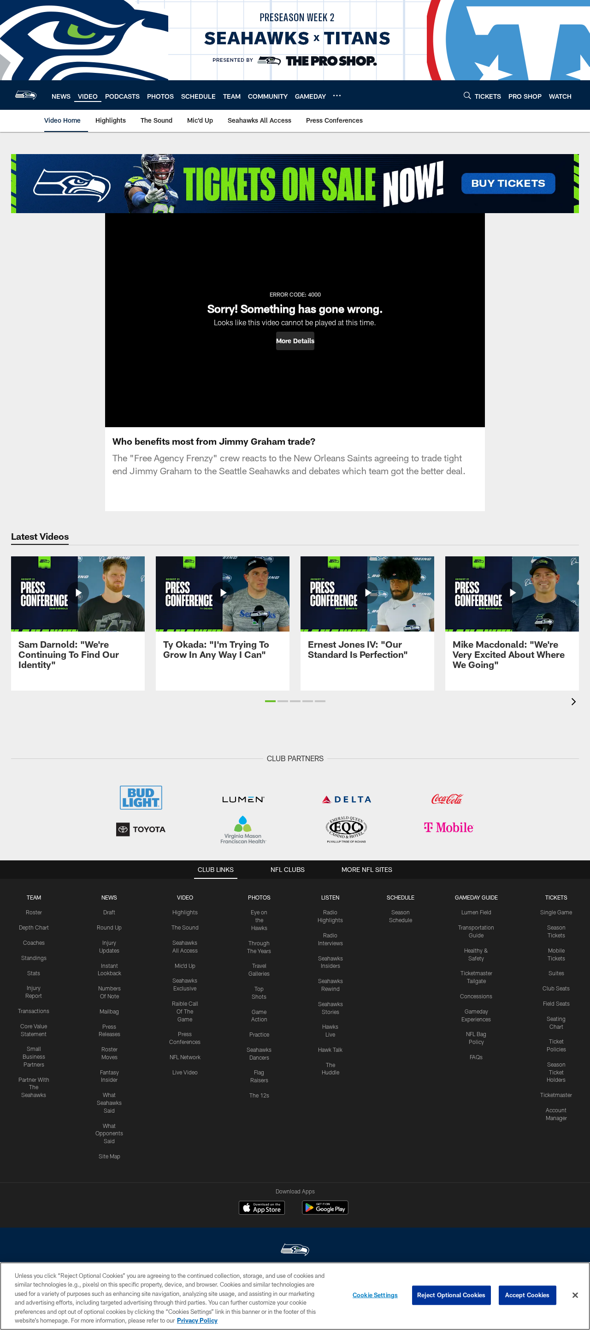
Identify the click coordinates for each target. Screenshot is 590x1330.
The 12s (259, 1095)
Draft (109, 912)
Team (34, 897)
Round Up (109, 927)
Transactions (33, 1011)
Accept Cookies (527, 1295)
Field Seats (556, 1003)
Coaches (34, 942)
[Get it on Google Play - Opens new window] (325, 1212)
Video (185, 897)
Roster (34, 912)
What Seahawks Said (109, 1102)
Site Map (109, 1156)
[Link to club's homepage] (26, 95)
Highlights (185, 912)
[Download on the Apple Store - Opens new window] (262, 1209)
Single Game (556, 912)
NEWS (109, 897)
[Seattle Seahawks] (295, 1251)
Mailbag (109, 1011)
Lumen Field (476, 912)
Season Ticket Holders (556, 1072)
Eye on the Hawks (259, 920)
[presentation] (575, 703)
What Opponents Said (109, 1133)
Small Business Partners (34, 1056)
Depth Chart (34, 927)
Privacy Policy (197, 1320)
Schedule (400, 897)
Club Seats (556, 988)
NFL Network (185, 1057)
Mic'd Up (185, 965)
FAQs (476, 1057)
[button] (295, 341)
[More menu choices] (337, 95)
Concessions (476, 996)
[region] (295, 1296)
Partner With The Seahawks (33, 1087)
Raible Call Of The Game (185, 1011)
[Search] (467, 95)
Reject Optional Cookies (451, 1295)
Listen (330, 897)
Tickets (556, 897)
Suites (556, 973)
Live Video (185, 1072)
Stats (33, 973)
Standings (34, 957)
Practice (259, 1034)
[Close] (575, 1295)
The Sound (185, 927)
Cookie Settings (375, 1295)
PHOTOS (259, 897)
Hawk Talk (330, 1049)
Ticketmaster (556, 1094)
